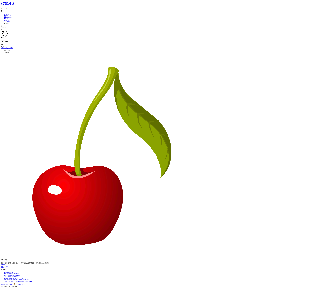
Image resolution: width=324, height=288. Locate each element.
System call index (8, 272)
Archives (8, 15)
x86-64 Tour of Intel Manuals (12, 275)
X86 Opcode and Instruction (11, 273)
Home (7, 14)
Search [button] (7, 23)
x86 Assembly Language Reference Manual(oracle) (17, 279)
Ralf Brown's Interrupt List (11, 276)
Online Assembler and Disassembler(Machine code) (18, 281)
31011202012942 (20, 284)
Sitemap (8, 21)
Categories (8, 17)
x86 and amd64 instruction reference (13, 278)
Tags (7, 18)
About (7, 20)
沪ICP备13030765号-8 (7, 284)
